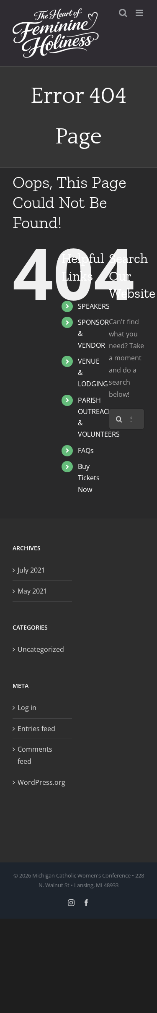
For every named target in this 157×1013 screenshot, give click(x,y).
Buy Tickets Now (89, 478)
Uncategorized (41, 649)
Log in (27, 707)
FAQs (86, 450)
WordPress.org (41, 782)
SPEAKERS (94, 306)
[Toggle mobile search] (123, 12)
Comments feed (35, 755)
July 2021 (31, 570)
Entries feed (36, 728)
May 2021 (32, 591)
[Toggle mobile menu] (140, 12)
